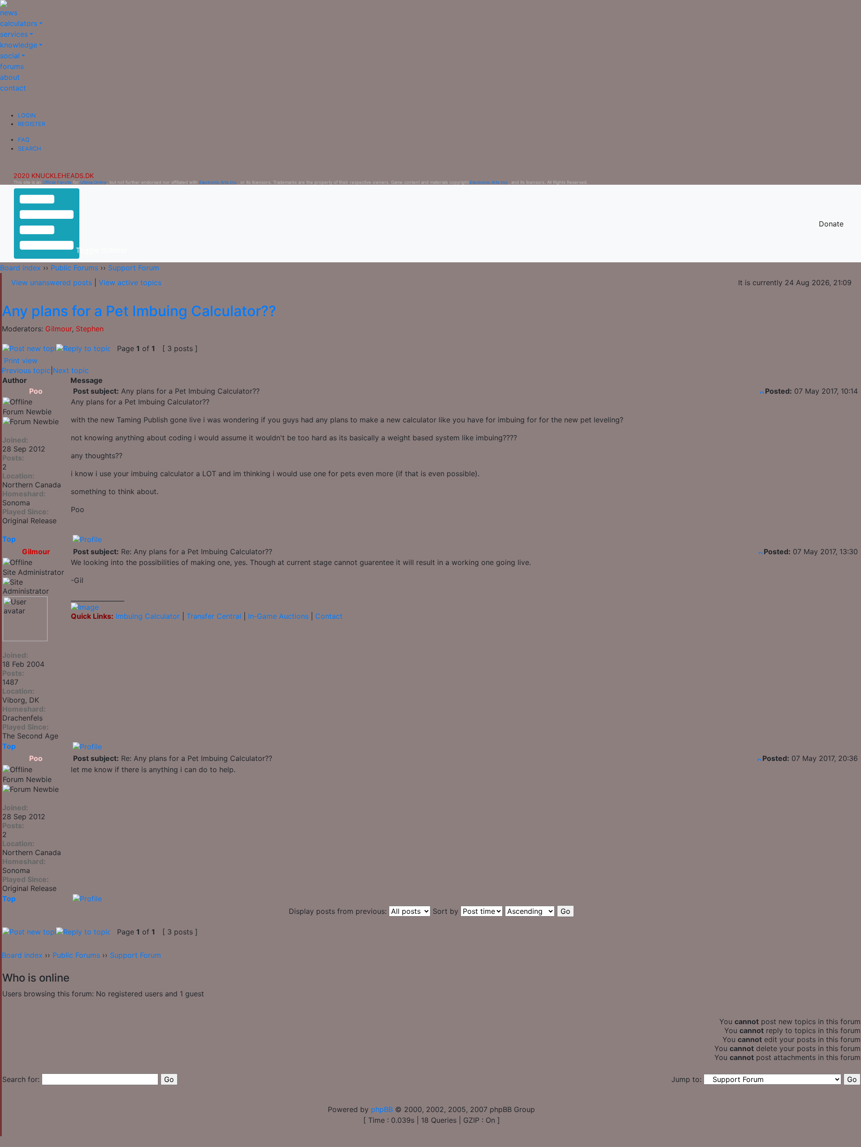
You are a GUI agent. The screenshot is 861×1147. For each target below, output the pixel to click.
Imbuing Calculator (148, 616)
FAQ (24, 139)
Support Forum (133, 267)
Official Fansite (57, 182)
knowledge (18, 44)
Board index (20, 267)
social (10, 55)
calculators (18, 23)
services (14, 34)
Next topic (71, 370)
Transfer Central (214, 616)
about (10, 77)
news (8, 12)
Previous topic (26, 370)
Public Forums (74, 267)
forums (12, 66)
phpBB (382, 1109)
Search (29, 148)
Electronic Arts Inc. (218, 182)
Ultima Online (93, 182)
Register (31, 124)
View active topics (130, 282)
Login (27, 115)
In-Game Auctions (278, 616)
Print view (21, 360)
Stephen (90, 328)
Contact (329, 616)
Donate (831, 223)
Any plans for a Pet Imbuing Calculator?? (139, 311)
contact (13, 87)
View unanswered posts (51, 282)
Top (9, 538)
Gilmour (58, 328)
